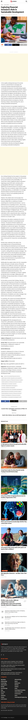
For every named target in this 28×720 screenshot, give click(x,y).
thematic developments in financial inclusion (11, 395)
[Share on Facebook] (8, 45)
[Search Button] (26, 1)
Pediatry (16, 686)
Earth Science (4, 699)
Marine (16, 681)
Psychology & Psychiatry (20, 690)
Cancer (2, 693)
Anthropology (4, 681)
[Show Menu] (1, 1)
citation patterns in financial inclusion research (11, 381)
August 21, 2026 (4, 447)
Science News (6, 4)
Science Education (19, 692)
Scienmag (5, 717)
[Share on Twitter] (16, 45)
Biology (2, 686)
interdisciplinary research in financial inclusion (11, 393)
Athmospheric (4, 684)
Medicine (16, 684)
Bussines (3, 692)
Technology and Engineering (21, 697)
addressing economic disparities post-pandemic (12, 378)
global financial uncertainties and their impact (11, 391)
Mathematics (17, 683)
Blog (2, 690)
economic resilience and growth (8, 387)
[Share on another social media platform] (23, 45)
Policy (16, 688)
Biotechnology (4, 688)
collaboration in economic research (9, 383)
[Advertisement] (14, 49)
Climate (2, 697)
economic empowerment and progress (9, 385)
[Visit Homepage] (14, 1)
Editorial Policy (18, 679)
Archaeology (3, 683)
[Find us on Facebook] (1, 655)
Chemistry (3, 695)
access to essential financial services (12, 376)
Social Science (12, 4)
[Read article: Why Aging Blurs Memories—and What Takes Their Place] (14, 562)
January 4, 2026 (4, 14)
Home (2, 4)
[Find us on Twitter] (3, 655)
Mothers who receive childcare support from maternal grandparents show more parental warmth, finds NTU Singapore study (11, 602)
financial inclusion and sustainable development (12, 389)
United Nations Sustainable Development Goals (11, 397)
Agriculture (3, 679)
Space (16, 695)
